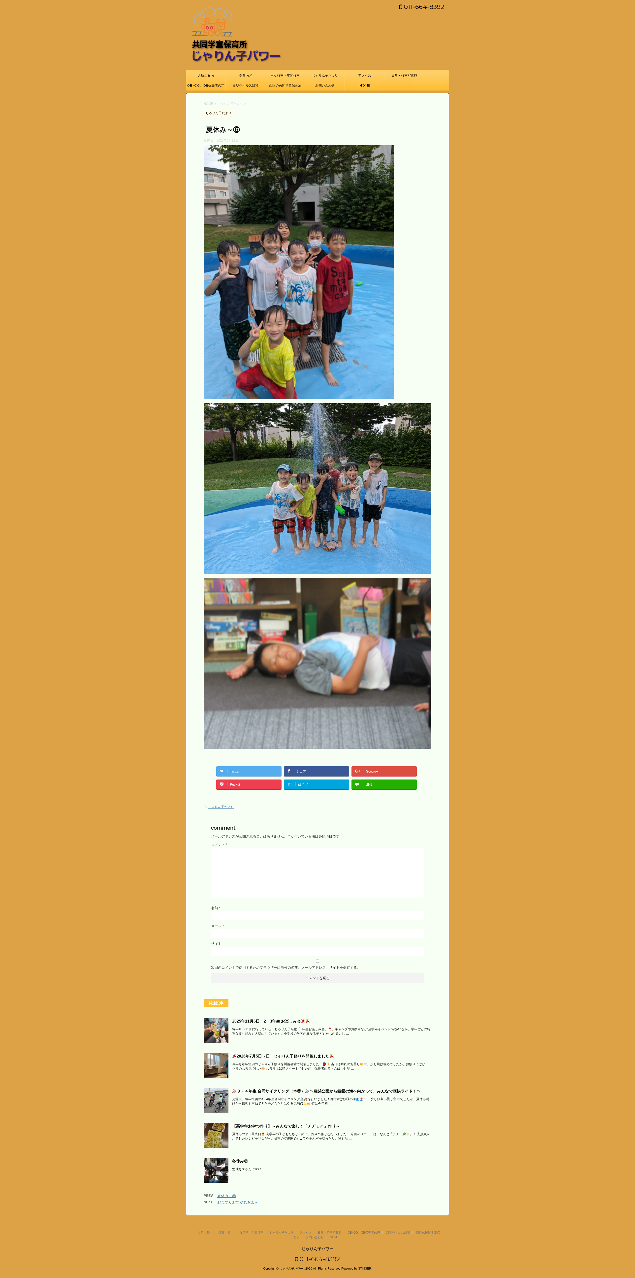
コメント (219, 845)
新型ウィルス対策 (245, 85)
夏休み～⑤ (226, 1196)
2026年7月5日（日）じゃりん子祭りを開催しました (283, 1056)
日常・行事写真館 (404, 75)
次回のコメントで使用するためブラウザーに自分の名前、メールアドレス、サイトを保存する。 (285, 967)
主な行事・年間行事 (285, 75)
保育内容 (245, 75)
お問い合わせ (325, 85)
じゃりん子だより (325, 75)
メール (217, 926)
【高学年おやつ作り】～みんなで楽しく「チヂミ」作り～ (286, 1126)
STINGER (364, 1268)
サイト (216, 944)
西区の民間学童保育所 (285, 85)
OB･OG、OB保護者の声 (205, 85)
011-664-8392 (423, 6)
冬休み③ (240, 1161)
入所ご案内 (206, 75)
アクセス (364, 75)
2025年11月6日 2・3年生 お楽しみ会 (266, 1021)
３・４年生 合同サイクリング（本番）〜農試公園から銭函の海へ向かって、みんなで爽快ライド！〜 (329, 1091)
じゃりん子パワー (317, 1249)
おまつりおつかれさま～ (237, 1202)
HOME (364, 85)
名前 (215, 908)
